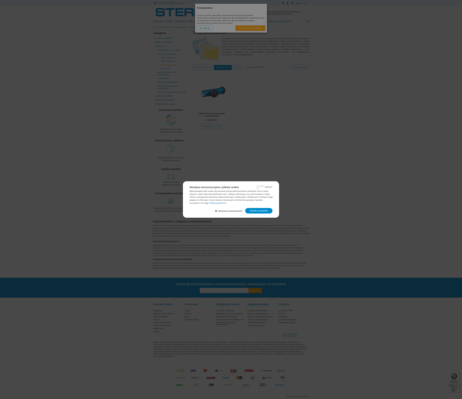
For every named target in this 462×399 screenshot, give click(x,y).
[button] (229, 211)
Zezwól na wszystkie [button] (259, 211)
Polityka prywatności (217, 203)
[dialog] (231, 199)
